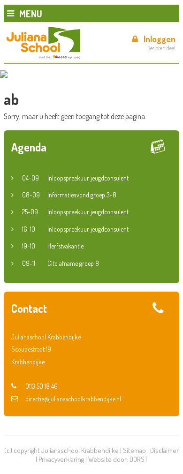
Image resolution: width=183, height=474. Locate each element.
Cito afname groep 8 (60, 263)
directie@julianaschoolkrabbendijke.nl (73, 399)
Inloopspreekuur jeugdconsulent (75, 178)
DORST (139, 459)
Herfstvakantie (53, 246)
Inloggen (159, 39)
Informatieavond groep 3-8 (69, 195)
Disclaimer (164, 450)
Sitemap (134, 450)
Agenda (28, 147)
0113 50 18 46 (41, 386)
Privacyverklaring (61, 459)
